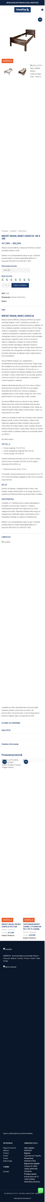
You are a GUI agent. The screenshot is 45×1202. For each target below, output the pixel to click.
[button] (4, 40)
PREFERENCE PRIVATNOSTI (22, 1198)
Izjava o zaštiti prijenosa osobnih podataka (17, 1133)
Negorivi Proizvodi (9, 1148)
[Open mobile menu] (2, 10)
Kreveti (13, 231)
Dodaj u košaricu (20, 285)
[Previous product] (36, 231)
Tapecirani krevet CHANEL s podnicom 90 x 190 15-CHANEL (32, 926)
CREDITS (38, 1193)
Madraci (13, 958)
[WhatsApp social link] (13, 301)
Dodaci (32, 958)
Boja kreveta (7, 276)
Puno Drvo (22, 231)
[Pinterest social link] (11, 301)
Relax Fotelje (7, 1161)
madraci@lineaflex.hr (27, 258)
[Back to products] (39, 231)
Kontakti (6, 1172)
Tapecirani (32, 932)
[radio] (3, 279)
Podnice (20, 958)
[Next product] (42, 231)
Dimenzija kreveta (9, 266)
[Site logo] (22, 10)
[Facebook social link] (8, 301)
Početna (5, 231)
